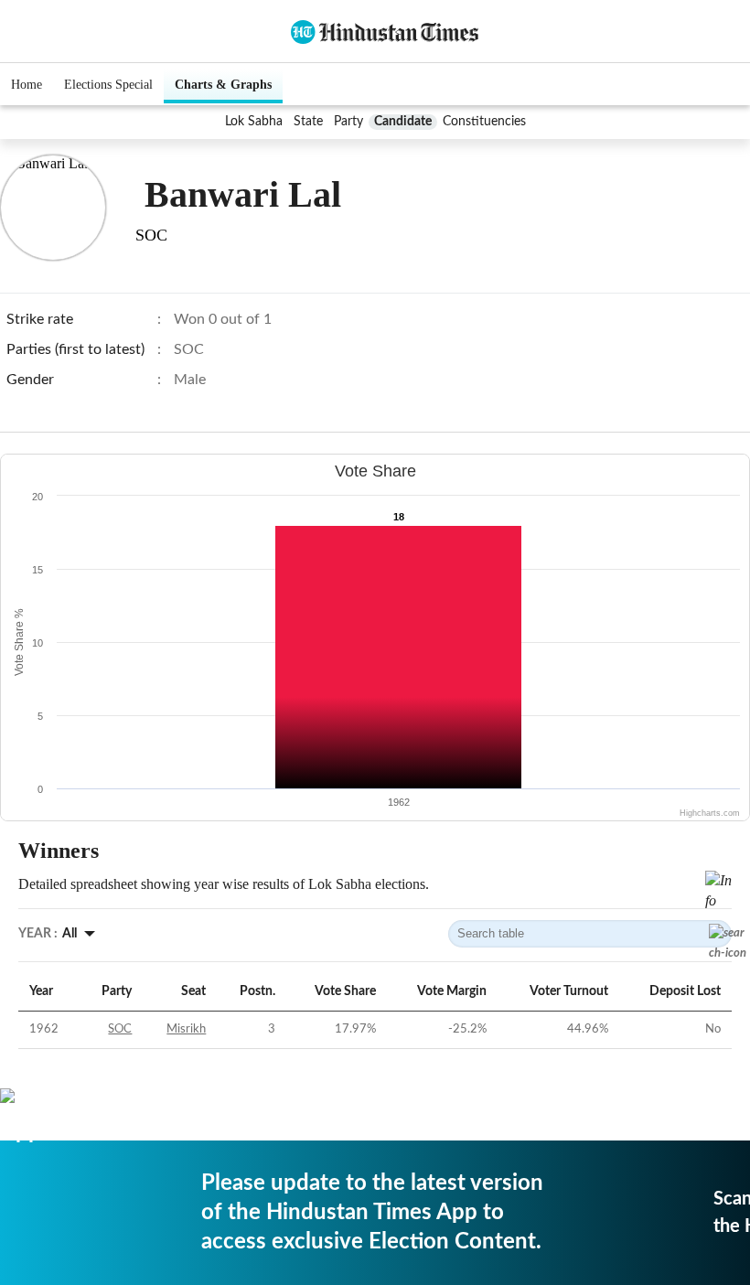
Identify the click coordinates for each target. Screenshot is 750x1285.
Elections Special (108, 84)
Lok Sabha (254, 121)
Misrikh (186, 1029)
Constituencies (484, 121)
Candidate (403, 121)
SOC (120, 1029)
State (308, 121)
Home (26, 84)
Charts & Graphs (223, 84)
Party (348, 121)
